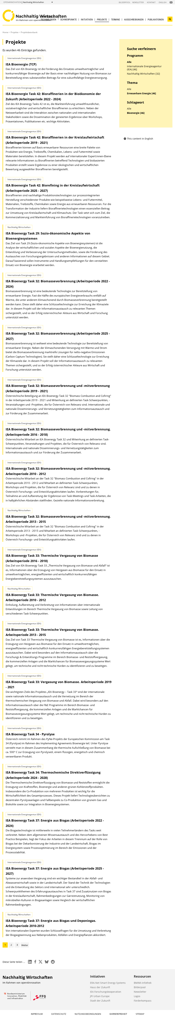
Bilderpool (124, 2)
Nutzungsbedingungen (88, 1014)
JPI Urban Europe (100, 996)
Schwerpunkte (68, 19)
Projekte (102, 19)
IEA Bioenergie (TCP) (21, 64)
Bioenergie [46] (136, 113)
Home (5, 32)
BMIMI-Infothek (142, 982)
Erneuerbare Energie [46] (141, 93)
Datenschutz (58, 1014)
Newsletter (138, 2)
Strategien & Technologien (48, 18)
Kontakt (151, 2)
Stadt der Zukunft (100, 1000)
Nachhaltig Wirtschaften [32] (143, 73)
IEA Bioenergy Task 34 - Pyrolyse (30, 734)
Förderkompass (142, 1000)
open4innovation (12, 2)
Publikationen (156, 19)
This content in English (140, 138)
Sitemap (140, 1014)
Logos (137, 996)
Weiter (24, 945)
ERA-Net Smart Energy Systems (108, 982)
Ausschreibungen (134, 19)
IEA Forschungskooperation (105, 991)
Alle (129, 62)
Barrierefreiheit (118, 1014)
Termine (115, 19)
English (162, 2)
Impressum (37, 1014)
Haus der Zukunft (100, 987)
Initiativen (87, 19)
